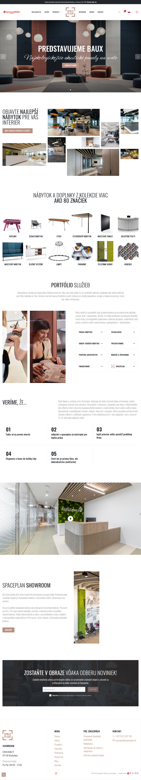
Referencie (58, 753)
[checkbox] (50, 695)
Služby (57, 740)
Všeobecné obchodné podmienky (92, 737)
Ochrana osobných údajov (94, 755)
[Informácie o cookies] (4, 775)
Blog (56, 761)
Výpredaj (58, 748)
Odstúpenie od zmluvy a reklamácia (93, 749)
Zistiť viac (70, 69)
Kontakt (57, 765)
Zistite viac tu (92, 2)
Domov (57, 736)
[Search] (119, 12)
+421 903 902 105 (124, 736)
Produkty (58, 744)
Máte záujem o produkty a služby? (17, 131)
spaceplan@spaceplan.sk (126, 740)
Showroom (58, 757)
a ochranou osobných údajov (83, 695)
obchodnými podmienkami (66, 695)
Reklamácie (88, 743)
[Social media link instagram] (137, 12)
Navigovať (8, 630)
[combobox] (130, 12)
